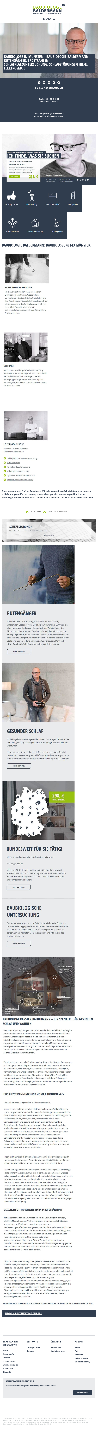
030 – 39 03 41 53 (52, 99)
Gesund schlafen (8, 1354)
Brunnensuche (8, 1368)
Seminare (30, 1351)
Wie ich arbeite (56, 1347)
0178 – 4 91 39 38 (51, 101)
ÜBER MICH (56, 1341)
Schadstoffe (7, 1372)
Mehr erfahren (83, 1392)
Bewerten (6, 1357)
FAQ (76, 1351)
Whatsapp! (51, 116)
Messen (5, 1350)
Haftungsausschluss (81, 1358)
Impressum (79, 1354)
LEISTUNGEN (32, 1341)
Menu (47, 18)
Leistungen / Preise (33, 1347)
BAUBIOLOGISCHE (10, 1341)
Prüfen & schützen (9, 1361)
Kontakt (79, 1341)
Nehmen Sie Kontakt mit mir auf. (23, 1313)
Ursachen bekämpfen (10, 1365)
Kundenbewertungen (58, 1351)
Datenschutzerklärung (82, 1362)
